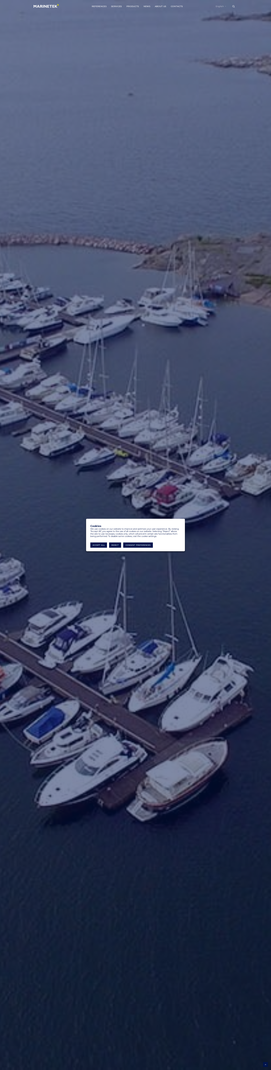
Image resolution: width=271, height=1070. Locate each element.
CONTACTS (177, 6)
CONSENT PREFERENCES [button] (138, 545)
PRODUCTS (132, 6)
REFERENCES (99, 6)
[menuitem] (99, 6)
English (220, 6)
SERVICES (116, 6)
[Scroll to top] (265, 1064)
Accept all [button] (99, 545)
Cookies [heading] (95, 526)
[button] (234, 6)
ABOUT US (160, 6)
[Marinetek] (46, 6)
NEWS (147, 6)
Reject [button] (115, 545)
